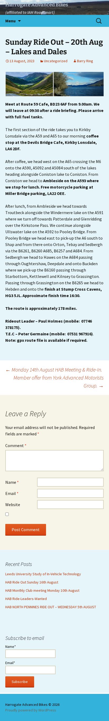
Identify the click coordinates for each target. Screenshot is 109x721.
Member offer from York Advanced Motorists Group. (58, 381)
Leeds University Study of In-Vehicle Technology (43, 574)
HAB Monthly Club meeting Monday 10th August (42, 590)
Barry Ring (85, 61)
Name (12, 482)
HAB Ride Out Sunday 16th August (31, 582)
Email (12, 493)
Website (12, 504)
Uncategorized (55, 61)
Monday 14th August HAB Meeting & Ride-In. (53, 369)
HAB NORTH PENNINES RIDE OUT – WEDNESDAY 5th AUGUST (50, 607)
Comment (15, 445)
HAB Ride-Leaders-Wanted (26, 598)
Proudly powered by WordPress (30, 710)
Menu (10, 20)
